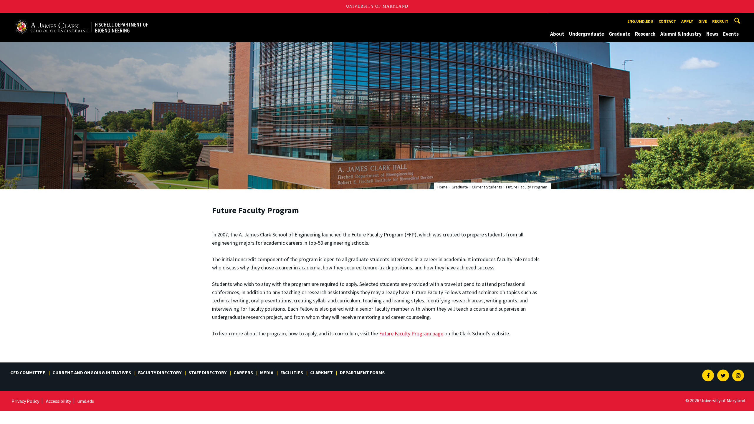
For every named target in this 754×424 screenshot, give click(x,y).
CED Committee (27, 372)
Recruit (720, 21)
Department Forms (362, 372)
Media (266, 372)
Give (702, 21)
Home (442, 187)
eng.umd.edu (640, 21)
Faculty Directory (159, 372)
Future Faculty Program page (411, 333)
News (712, 34)
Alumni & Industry (681, 34)
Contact (667, 21)
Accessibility (58, 401)
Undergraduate (586, 34)
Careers (243, 372)
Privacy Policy (25, 401)
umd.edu (85, 401)
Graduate (619, 34)
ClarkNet (321, 372)
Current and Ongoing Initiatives (91, 372)
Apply (687, 21)
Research (645, 34)
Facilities (291, 372)
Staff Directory (207, 372)
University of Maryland (377, 6)
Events (731, 34)
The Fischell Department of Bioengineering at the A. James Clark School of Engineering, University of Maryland (81, 18)
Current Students (487, 187)
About (557, 34)
